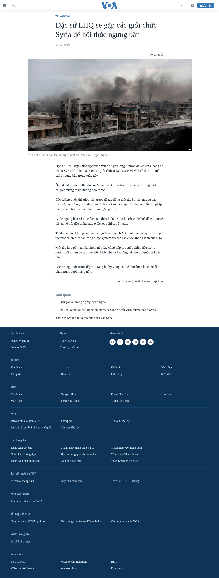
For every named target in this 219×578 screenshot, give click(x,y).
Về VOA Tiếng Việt (22, 481)
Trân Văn (166, 394)
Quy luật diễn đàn (71, 481)
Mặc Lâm (16, 401)
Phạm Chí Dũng (70, 401)
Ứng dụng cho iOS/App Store (28, 521)
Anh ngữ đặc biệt (71, 461)
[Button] (157, 54)
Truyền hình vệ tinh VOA (26, 421)
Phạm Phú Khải (120, 394)
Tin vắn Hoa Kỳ (120, 421)
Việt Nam (16, 367)
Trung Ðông (62, 16)
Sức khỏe (166, 374)
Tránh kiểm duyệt (21, 541)
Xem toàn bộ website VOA (26, 501)
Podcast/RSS (18, 347)
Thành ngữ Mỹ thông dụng (127, 448)
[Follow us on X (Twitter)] (120, 342)
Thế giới (16, 374)
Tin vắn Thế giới (70, 427)
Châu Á (65, 367)
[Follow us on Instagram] (135, 342)
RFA (114, 562)
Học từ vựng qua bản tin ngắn (78, 454)
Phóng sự (66, 421)
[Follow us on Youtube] (128, 342)
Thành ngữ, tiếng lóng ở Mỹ (77, 448)
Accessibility (68, 568)
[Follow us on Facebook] (113, 342)
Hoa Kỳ (65, 374)
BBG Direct (18, 562)
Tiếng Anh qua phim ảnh (25, 461)
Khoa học (167, 367)
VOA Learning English (124, 461)
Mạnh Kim (17, 394)
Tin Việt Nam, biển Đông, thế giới (31, 427)
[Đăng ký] (150, 342)
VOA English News (22, 568)
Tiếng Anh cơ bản (21, 448)
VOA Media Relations (74, 562)
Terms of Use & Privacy (125, 481)
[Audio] (182, 5)
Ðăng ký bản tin (20, 341)
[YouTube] (192, 5)
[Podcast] (143, 342)
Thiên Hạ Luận (120, 401)
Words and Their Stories (125, 454)
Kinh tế (115, 367)
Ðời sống (116, 374)
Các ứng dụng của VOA (125, 521)
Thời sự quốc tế (69, 347)
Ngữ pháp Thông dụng (24, 454)
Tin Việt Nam (68, 341)
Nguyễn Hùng (69, 394)
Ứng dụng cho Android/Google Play (82, 521)
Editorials (116, 568)
